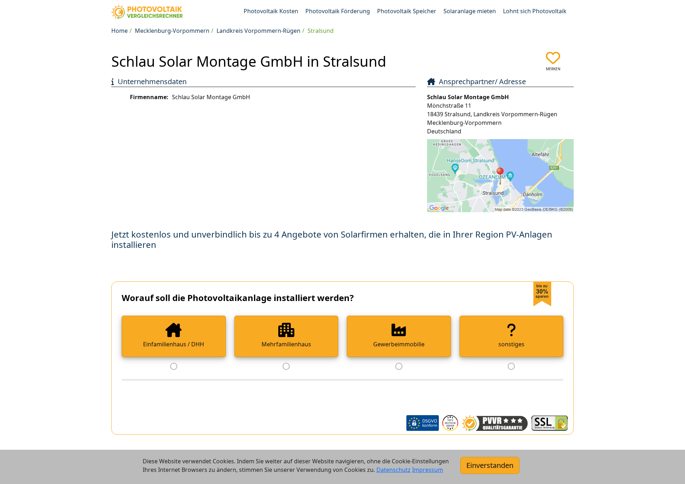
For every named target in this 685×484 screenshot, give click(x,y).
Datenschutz (393, 470)
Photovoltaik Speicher (406, 11)
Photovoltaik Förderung (337, 11)
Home (119, 31)
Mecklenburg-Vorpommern (172, 31)
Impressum (427, 470)
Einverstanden (489, 465)
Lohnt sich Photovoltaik (535, 11)
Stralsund (321, 31)
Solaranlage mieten (469, 11)
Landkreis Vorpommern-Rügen (258, 31)
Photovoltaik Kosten (271, 11)
